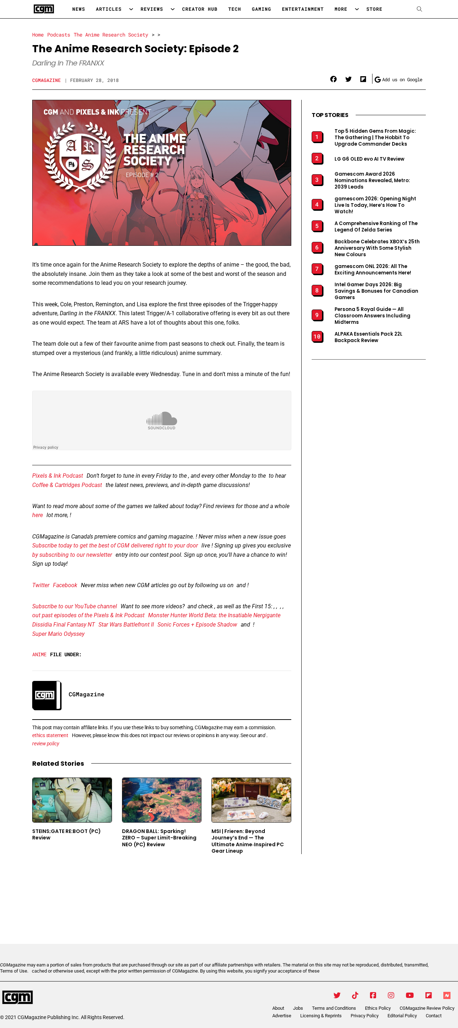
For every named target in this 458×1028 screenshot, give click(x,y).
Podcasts (58, 34)
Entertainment (303, 9)
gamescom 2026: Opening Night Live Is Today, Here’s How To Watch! (375, 205)
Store (374, 9)
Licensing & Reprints (321, 1015)
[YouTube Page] (410, 995)
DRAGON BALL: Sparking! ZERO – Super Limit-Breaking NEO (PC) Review (159, 838)
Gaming (261, 9)
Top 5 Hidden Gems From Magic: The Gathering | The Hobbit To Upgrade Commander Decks (375, 137)
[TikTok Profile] (355, 995)
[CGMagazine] (60, 998)
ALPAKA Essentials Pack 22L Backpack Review (369, 337)
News (78, 9)
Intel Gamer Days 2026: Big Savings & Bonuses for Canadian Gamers (376, 291)
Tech (234, 9)
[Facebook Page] (373, 995)
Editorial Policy (402, 1015)
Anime (39, 654)
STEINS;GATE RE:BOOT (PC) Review (66, 834)
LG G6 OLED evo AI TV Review (369, 159)
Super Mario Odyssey (58, 633)
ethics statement (50, 735)
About (278, 1008)
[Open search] (419, 9)
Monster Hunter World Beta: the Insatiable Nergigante (214, 615)
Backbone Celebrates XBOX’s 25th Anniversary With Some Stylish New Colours (377, 248)
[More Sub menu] (357, 9)
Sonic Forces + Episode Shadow (197, 624)
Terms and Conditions (334, 1008)
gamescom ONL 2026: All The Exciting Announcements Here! (373, 269)
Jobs (298, 1008)
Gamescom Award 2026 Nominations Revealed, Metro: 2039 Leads (372, 180)
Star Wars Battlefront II (126, 624)
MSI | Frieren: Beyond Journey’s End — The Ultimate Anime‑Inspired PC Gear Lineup (247, 841)
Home (38, 34)
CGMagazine (46, 80)
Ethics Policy (378, 1008)
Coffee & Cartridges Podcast (67, 485)
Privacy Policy (365, 1015)
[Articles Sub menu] (131, 9)
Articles (109, 9)
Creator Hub (200, 9)
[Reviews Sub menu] (172, 9)
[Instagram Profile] (391, 995)
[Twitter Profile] (337, 995)
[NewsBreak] (446, 995)
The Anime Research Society (111, 34)
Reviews (152, 9)
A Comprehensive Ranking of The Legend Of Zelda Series (376, 226)
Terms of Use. (14, 971)
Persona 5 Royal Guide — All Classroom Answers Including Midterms (372, 316)
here (37, 515)
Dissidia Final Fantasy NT (63, 624)
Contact (434, 1015)
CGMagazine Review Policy (427, 1008)
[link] (333, 79)
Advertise (281, 1015)
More (341, 9)
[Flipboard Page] (429, 995)
